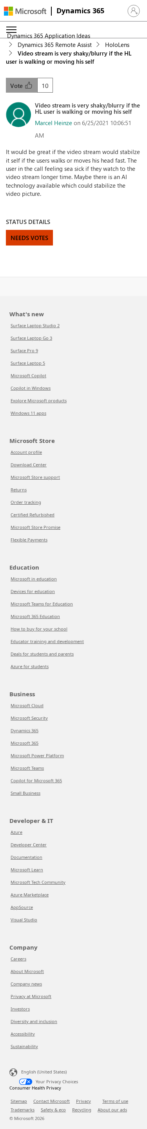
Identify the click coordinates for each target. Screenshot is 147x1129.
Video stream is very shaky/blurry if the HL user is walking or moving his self (68, 57)
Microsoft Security (29, 718)
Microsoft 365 (24, 743)
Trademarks (22, 1110)
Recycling (81, 1110)
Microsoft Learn (27, 870)
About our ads (112, 1110)
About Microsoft (27, 971)
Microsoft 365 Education (35, 616)
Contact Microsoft (51, 1101)
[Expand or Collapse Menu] (11, 30)
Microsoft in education (34, 579)
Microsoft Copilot (28, 375)
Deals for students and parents (42, 654)
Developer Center (29, 845)
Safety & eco (53, 1110)
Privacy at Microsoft (31, 996)
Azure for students (30, 666)
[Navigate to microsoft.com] (25, 11)
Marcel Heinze (53, 123)
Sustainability (24, 1046)
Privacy (83, 1101)
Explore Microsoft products (39, 400)
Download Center (29, 465)
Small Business (25, 793)
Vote (17, 86)
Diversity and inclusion (34, 1021)
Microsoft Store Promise (35, 527)
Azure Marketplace (30, 895)
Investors (20, 1009)
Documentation (26, 857)
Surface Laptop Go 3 (31, 338)
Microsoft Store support (35, 477)
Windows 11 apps (28, 413)
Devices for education (33, 591)
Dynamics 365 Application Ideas (48, 35)
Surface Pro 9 (24, 350)
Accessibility (23, 1034)
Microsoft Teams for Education (42, 604)
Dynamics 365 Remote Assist (55, 44)
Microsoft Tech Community (38, 882)
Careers (18, 959)
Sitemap (19, 1101)
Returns (19, 490)
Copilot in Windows (31, 388)
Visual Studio (24, 920)
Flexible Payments (29, 540)
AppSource (22, 907)
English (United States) (44, 1072)
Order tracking (26, 502)
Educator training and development (47, 641)
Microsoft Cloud (27, 705)
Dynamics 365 (80, 10)
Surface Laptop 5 (28, 363)
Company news (26, 984)
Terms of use (115, 1101)
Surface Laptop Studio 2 (35, 325)
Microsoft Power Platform (37, 755)
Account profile (26, 452)
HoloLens (117, 44)
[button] (133, 11)
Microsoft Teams (27, 768)
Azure (16, 832)
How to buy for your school (39, 629)
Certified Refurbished (32, 515)
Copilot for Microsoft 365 (36, 780)
